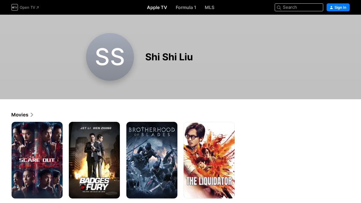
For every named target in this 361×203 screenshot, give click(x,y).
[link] (22, 115)
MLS (209, 7)
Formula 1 (186, 7)
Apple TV (157, 7)
